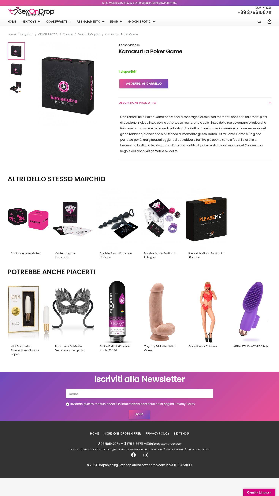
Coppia (68, 34)
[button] (259, 21)
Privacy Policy (157, 433)
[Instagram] (145, 455)
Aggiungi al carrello (144, 83)
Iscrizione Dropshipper (122, 433)
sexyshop (26, 34)
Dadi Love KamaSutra (25, 253)
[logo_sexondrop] (31, 11)
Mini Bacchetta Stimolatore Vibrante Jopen (25, 350)
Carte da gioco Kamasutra (65, 255)
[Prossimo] (267, 320)
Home (12, 34)
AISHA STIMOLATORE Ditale (250, 346)
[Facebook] (133, 454)
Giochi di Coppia (89, 34)
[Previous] (11, 320)
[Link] (269, 21)
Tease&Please (129, 45)
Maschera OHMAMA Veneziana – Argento (69, 348)
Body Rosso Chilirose (203, 346)
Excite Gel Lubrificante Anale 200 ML (115, 348)
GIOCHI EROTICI (48, 34)
